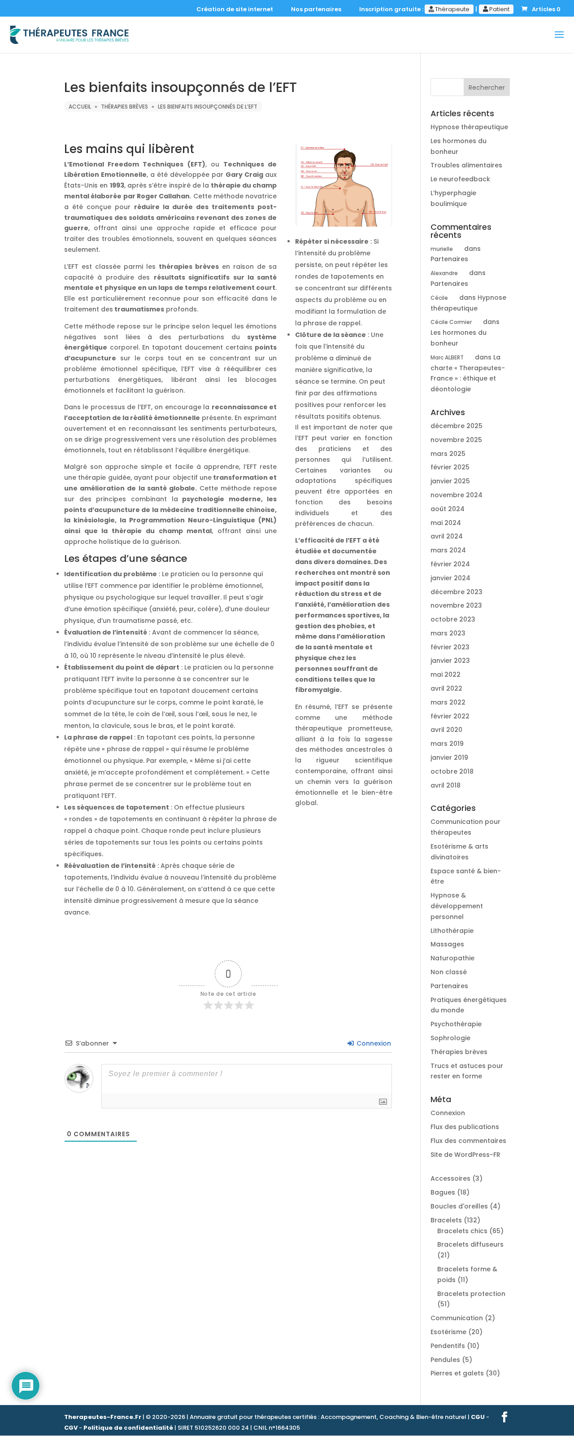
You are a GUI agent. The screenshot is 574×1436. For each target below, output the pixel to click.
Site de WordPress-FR (465, 1154)
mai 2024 (445, 522)
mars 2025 (447, 453)
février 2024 (450, 564)
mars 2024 (448, 550)
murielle (441, 249)
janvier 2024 (450, 578)
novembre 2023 (456, 605)
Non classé (448, 972)
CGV (71, 1427)
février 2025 (450, 467)
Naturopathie (452, 958)
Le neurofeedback (460, 179)
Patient (498, 9)
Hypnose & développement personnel (456, 906)
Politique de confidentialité (128, 1427)
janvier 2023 (450, 660)
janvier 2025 (450, 481)
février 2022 (450, 716)
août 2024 (447, 508)
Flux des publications (464, 1126)
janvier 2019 (449, 757)
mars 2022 (447, 702)
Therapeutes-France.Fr (102, 1417)
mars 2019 (447, 743)
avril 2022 (446, 688)
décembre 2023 (456, 591)
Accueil (80, 106)
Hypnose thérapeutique (469, 127)
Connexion (373, 1043)
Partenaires (449, 258)
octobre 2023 (452, 619)
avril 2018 (445, 785)
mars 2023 (447, 633)
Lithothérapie (452, 930)
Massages (447, 944)
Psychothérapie (456, 1024)
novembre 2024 (456, 494)
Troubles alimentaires (466, 165)
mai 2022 (445, 674)
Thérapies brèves (124, 106)
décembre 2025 (456, 425)
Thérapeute (452, 9)
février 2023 (450, 647)
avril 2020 (446, 729)
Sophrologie (450, 1037)
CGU (478, 1417)
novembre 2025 (456, 439)
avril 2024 (446, 536)
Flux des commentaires (468, 1140)
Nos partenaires (318, 9)
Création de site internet (236, 9)
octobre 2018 (452, 771)
